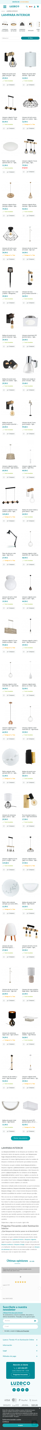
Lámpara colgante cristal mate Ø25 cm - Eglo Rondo (30, 554)
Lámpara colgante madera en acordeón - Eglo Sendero (10, 467)
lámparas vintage (19, 1244)
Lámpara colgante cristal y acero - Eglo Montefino (29, 641)
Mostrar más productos (20, 1138)
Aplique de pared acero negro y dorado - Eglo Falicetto (29, 772)
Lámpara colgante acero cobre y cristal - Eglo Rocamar (9, 729)
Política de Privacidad (22, 1331)
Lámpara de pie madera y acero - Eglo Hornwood (9, 1077)
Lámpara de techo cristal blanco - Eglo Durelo (9, 597)
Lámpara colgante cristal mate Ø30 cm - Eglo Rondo (30, 728)
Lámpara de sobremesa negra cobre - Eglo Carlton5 (10, 1034)
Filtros (31, 38)
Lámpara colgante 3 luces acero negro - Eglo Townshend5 (29, 162)
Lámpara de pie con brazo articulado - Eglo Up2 (29, 249)
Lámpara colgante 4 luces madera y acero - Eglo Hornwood (9, 511)
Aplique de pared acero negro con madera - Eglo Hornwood (9, 380)
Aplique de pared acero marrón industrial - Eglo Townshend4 (9, 336)
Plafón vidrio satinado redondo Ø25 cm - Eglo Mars (9, 162)
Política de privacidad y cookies (11, 1419)
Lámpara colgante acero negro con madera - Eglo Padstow (29, 859)
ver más (31, 1261)
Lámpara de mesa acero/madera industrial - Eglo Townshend (29, 293)
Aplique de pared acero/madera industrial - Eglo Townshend (9, 423)
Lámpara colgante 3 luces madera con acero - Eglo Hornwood (9, 118)
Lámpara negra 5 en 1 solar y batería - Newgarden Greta (10, 293)
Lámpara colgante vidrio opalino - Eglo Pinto (29, 467)
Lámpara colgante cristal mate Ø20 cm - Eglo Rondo (10, 685)
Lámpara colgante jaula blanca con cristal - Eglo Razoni (29, 685)
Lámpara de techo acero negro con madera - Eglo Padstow (29, 118)
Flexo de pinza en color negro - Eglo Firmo (9, 554)
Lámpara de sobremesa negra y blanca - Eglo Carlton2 (9, 816)
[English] (31, 6)
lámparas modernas (7, 1244)
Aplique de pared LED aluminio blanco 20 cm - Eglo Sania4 (29, 1121)
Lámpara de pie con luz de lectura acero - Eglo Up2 (10, 990)
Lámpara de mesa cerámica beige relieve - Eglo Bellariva (30, 990)
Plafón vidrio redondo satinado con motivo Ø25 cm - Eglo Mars (9, 903)
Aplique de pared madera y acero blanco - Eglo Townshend (30, 511)
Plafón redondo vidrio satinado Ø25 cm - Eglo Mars (9, 772)
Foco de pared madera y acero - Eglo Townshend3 (29, 816)
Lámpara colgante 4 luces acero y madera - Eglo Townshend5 (9, 859)
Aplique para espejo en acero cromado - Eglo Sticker (28, 380)
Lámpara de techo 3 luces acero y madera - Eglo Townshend (29, 947)
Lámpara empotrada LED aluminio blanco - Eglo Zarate (29, 336)
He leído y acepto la (16, 1331)
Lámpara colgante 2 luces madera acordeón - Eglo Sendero (9, 641)
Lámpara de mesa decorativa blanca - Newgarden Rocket (8, 947)
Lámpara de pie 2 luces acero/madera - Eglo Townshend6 (29, 423)
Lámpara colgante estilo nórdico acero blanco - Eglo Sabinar (30, 1077)
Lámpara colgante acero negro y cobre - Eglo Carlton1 (29, 598)
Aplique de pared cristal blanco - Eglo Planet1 (29, 903)
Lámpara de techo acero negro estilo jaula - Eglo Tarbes (9, 249)
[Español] (30, 6)
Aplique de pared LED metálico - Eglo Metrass (29, 1034)
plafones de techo (18, 1239)
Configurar (5, 1421)
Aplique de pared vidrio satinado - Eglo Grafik (29, 74)
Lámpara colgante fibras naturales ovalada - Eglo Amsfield (9, 205)
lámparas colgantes (30, 1239)
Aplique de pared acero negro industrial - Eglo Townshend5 (9, 75)
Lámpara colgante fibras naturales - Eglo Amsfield (29, 205)
